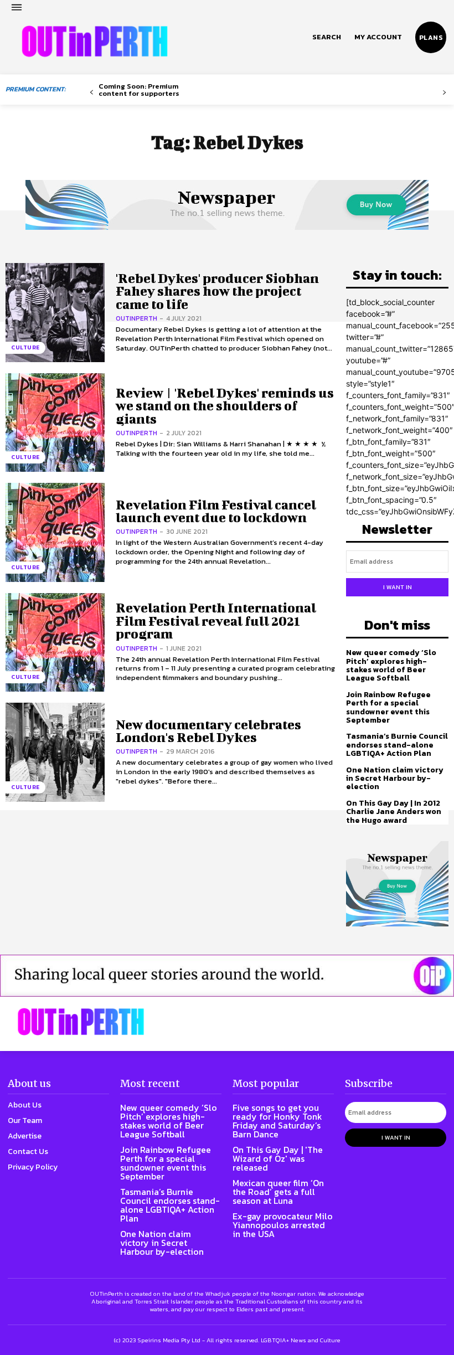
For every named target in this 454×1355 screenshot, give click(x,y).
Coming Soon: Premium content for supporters (139, 90)
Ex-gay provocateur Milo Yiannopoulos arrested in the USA (283, 1224)
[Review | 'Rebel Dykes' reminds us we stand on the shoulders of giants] (55, 422)
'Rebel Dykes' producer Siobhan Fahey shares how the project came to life (217, 291)
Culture (25, 347)
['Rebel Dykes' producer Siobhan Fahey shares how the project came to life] (55, 312)
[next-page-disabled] (444, 93)
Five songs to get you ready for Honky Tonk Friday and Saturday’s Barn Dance (277, 1121)
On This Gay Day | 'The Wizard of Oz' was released (278, 1158)
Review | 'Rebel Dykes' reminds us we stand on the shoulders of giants (225, 405)
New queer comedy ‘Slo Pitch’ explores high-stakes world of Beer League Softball (391, 665)
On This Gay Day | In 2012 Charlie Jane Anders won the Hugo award (393, 811)
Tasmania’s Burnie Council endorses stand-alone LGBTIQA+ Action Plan (397, 744)
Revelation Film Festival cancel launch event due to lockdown (216, 511)
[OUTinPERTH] (95, 41)
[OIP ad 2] (227, 976)
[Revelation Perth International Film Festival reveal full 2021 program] (55, 642)
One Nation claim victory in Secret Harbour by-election (394, 778)
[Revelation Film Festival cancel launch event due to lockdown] (55, 532)
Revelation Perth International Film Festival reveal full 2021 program (216, 620)
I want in (397, 587)
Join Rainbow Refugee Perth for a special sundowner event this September (388, 707)
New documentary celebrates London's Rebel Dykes (208, 731)
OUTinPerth (136, 318)
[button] (326, 37)
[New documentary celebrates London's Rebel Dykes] (55, 752)
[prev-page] (92, 93)
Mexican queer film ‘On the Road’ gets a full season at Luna (278, 1191)
